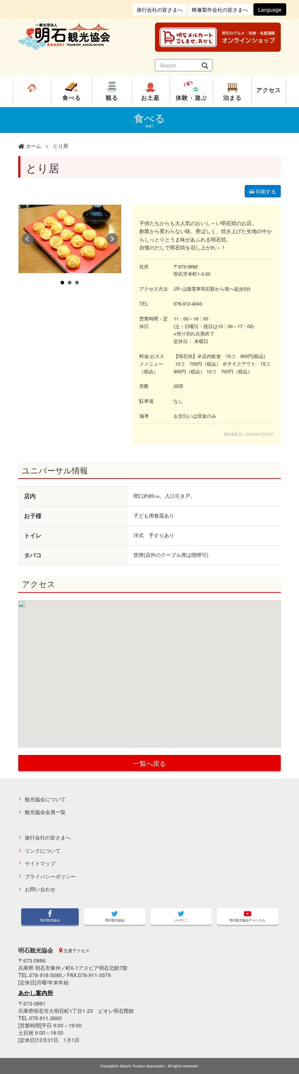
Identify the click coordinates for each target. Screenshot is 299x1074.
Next (112, 239)
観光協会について (45, 799)
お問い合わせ (40, 889)
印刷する (265, 191)
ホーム (33, 145)
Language (269, 9)
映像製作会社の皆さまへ (220, 9)
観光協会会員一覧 (45, 812)
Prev (28, 239)
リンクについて (43, 850)
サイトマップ (40, 863)
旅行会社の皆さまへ (160, 9)
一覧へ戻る (149, 763)
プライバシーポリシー (50, 876)
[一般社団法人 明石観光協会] (81, 36)
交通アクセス (76, 950)
